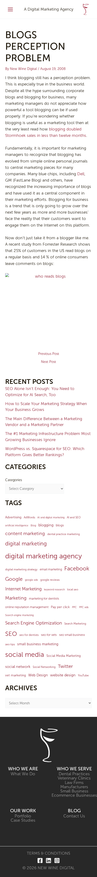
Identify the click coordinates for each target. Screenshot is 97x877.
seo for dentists (29, 635)
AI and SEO (74, 517)
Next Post (48, 362)
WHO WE (18, 768)
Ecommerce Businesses (74, 795)
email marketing (51, 569)
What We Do (23, 773)
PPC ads (84, 607)
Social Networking (44, 667)
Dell (80, 173)
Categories (13, 480)
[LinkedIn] (48, 860)
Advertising (13, 517)
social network (17, 666)
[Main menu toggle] (10, 9)
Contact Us (74, 816)
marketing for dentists (44, 598)
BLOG (74, 810)
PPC (74, 607)
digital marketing (26, 543)
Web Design (38, 675)
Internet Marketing (23, 589)
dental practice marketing (63, 534)
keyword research (54, 589)
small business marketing (37, 644)
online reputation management (26, 607)
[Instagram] (57, 860)
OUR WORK (23, 810)
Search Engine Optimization (33, 623)
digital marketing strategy (21, 569)
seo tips (10, 644)
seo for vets (49, 635)
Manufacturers (74, 786)
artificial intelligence (16, 525)
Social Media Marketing (63, 656)
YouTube (83, 675)
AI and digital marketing (51, 517)
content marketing (25, 533)
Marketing (16, 598)
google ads (31, 579)
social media (24, 654)
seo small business (72, 635)
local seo (72, 589)
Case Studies (23, 820)
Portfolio (23, 816)
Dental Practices (74, 773)
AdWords (29, 517)
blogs (60, 525)
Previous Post (48, 354)
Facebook (76, 568)
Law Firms (74, 782)
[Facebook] (40, 860)
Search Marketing (75, 623)
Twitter (65, 666)
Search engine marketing (19, 615)
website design (63, 675)
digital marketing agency (43, 556)
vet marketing (15, 675)
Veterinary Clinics (74, 778)
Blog (33, 525)
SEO (11, 633)
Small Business (74, 791)
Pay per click (60, 607)
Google (14, 579)
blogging (45, 525)
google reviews (50, 579)
